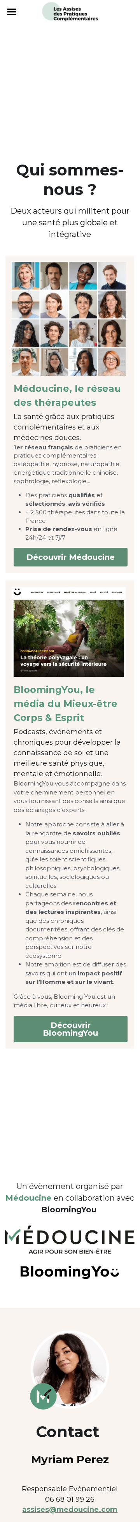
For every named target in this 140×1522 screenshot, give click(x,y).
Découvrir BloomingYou (70, 1029)
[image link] (70, 11)
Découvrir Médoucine (70, 557)
